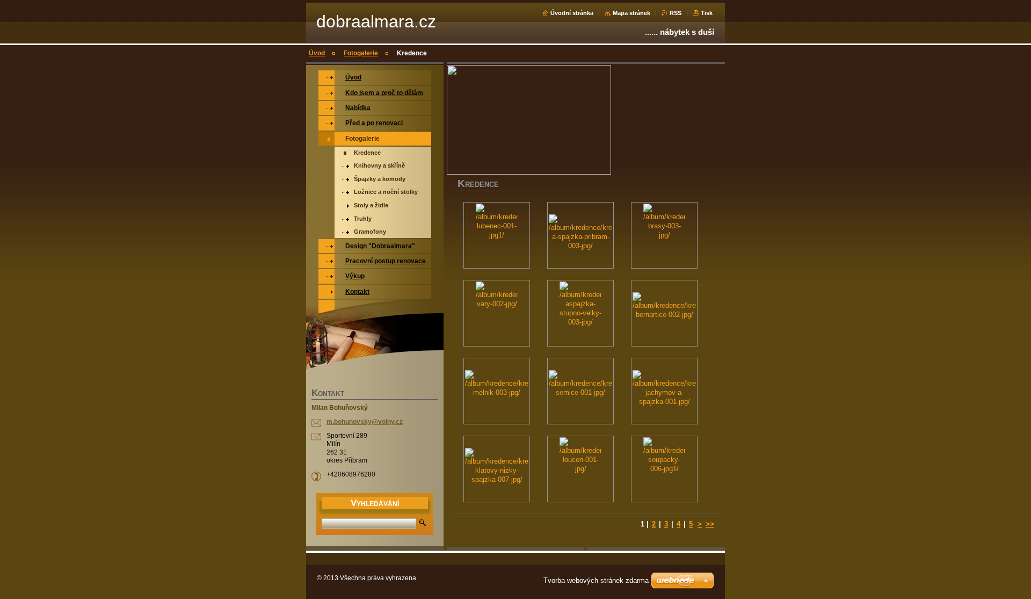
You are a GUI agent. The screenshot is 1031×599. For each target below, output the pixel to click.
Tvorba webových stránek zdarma (596, 580)
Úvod (317, 53)
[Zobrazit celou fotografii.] (496, 235)
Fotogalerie (361, 53)
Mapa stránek (631, 13)
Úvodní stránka (571, 13)
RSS (675, 13)
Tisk (707, 13)
